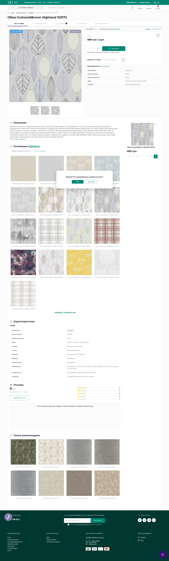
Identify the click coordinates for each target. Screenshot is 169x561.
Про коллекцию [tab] (40, 151)
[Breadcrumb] (8, 13)
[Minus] (89, 48)
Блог (44, 2)
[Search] (132, 7)
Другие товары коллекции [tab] (21, 151)
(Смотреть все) (104, 66)
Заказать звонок (145, 2)
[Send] (123, 59)
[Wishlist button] (158, 36)
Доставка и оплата (30, 2)
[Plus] (98, 48)
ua (158, 2)
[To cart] (156, 156)
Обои (12, 12)
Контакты (57, 2)
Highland (31, 12)
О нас (39, 2)
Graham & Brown (21, 12)
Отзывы (49, 2)
